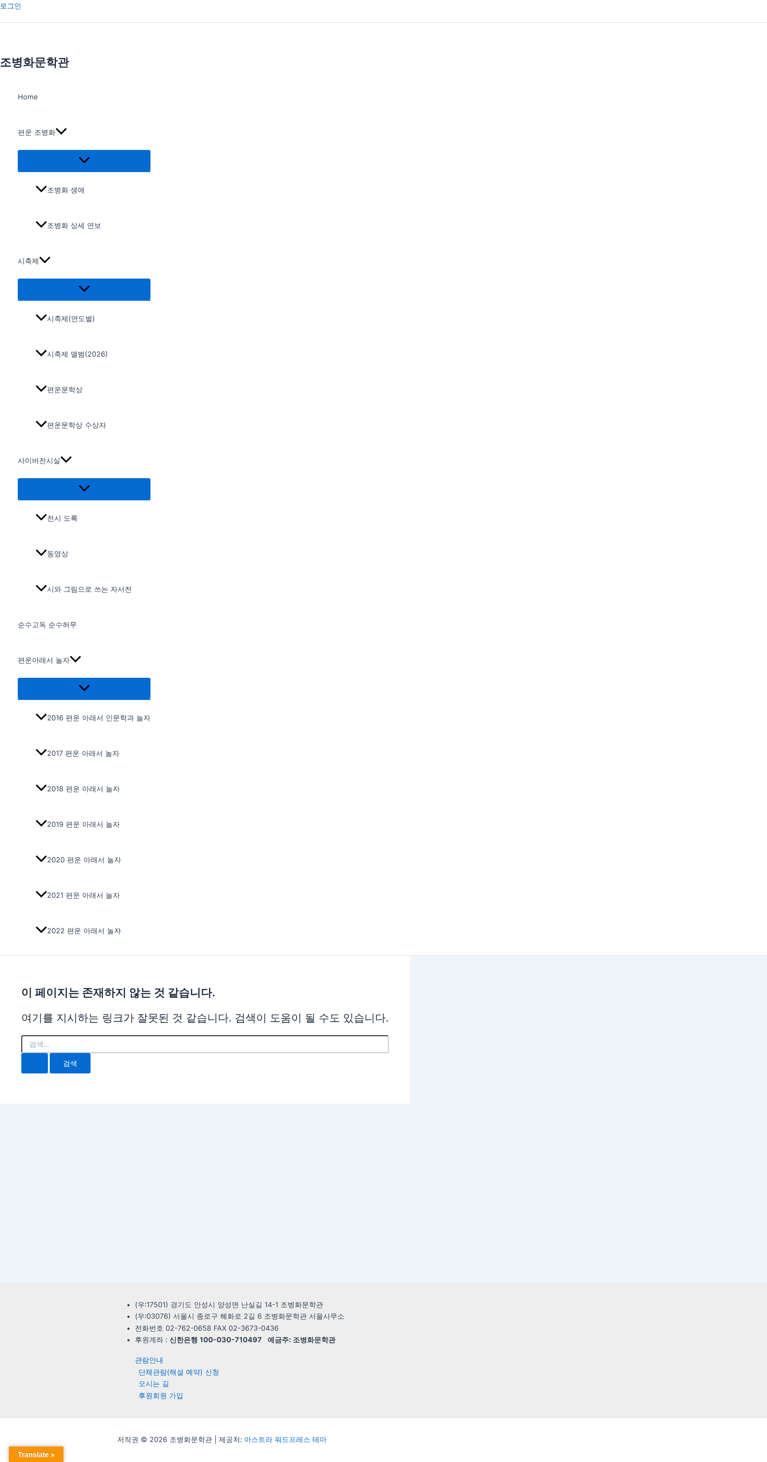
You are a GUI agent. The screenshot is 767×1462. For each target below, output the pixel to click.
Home (28, 96)
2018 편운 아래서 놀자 (83, 788)
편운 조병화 (36, 132)
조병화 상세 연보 (74, 225)
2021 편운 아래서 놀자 (83, 895)
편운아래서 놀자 (44, 660)
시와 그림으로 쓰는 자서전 (89, 589)
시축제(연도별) (71, 318)
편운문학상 (65, 389)
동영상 (57, 553)
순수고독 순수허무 (47, 624)
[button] (61, 132)
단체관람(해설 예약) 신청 (178, 1372)
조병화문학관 (34, 62)
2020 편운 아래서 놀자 (84, 859)
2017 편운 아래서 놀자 (83, 753)
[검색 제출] (34, 1063)
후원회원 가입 (160, 1395)
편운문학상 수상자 (76, 425)
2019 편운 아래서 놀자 (83, 824)
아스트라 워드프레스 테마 (285, 1439)
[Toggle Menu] (84, 160)
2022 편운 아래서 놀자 (84, 930)
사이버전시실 (39, 460)
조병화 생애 (66, 189)
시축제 (28, 260)
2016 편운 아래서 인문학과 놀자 (98, 717)
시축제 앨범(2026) (77, 354)
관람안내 (149, 1360)
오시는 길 (153, 1383)
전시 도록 (62, 518)
